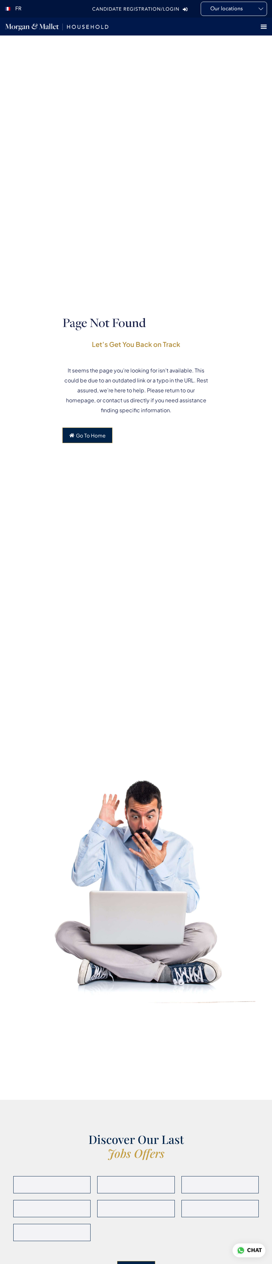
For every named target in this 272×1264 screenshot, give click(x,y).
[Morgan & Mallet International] (56, 27)
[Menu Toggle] (263, 26)
